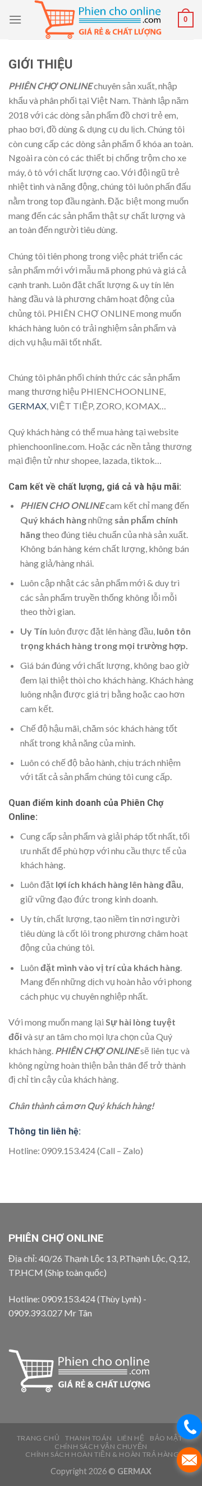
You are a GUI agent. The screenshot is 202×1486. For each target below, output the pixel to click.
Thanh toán (88, 1438)
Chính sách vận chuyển (101, 1446)
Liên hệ (130, 1438)
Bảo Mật (166, 1438)
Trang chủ (38, 1438)
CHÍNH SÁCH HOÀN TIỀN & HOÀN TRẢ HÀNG (102, 1454)
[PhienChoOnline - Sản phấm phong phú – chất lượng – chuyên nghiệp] (99, 19)
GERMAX (27, 405)
